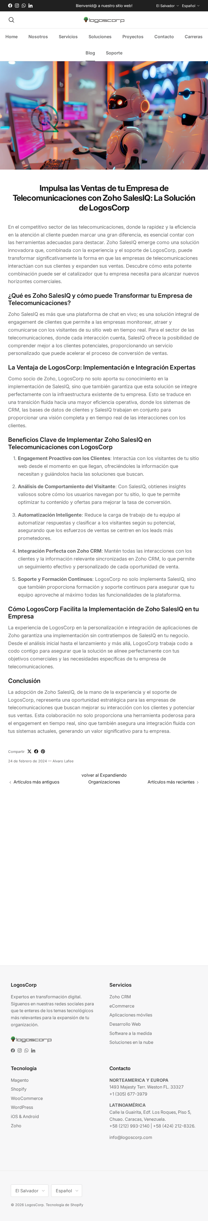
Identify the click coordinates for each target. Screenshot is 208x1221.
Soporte (114, 53)
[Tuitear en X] (29, 751)
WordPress (22, 1107)
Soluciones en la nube (131, 1042)
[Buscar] (11, 20)
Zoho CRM (120, 996)
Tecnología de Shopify (64, 1205)
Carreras (194, 36)
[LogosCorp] (104, 20)
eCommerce (121, 1006)
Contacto (164, 36)
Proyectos (133, 36)
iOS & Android (25, 1116)
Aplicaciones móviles (130, 1015)
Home (11, 36)
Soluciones (100, 36)
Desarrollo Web (125, 1024)
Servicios (68, 36)
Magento (20, 1080)
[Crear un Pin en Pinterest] (43, 751)
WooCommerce (27, 1098)
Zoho (16, 1125)
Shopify (19, 1089)
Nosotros (38, 36)
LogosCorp (34, 1205)
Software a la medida (130, 1033)
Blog (90, 53)
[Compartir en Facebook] (36, 751)
